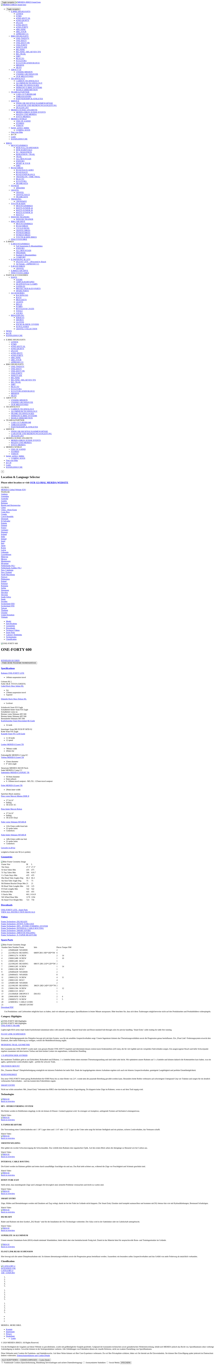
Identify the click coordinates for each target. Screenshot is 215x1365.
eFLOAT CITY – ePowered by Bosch (31, 262)
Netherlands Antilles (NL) (11, 568)
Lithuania (4, 552)
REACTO (20, 58)
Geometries (10, 626)
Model (8, 621)
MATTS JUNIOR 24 (24, 208)
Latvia (3, 550)
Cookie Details (44, 1360)
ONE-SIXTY (21, 41)
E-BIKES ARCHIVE (19, 271)
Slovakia (4, 592)
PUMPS (19, 306)
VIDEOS (19, 125)
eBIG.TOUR (21, 32)
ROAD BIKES (17, 168)
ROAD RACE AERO (25, 170)
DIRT (18, 56)
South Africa (6, 597)
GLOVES (20, 322)
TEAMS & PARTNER (20, 92)
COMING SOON (23, 130)
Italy (2, 543)
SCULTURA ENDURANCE (28, 63)
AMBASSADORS (23, 96)
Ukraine (4, 613)
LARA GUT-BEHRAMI (26, 94)
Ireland (3, 539)
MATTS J (20, 215)
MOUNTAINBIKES (19, 145)
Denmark (4, 519)
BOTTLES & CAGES (25, 309)
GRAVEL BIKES (23, 230)
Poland (3, 581)
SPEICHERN (125, 1363)
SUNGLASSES (22, 326)
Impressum (10, 1332)
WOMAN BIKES (23, 235)
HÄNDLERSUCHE (19, 139)
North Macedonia (8, 575)
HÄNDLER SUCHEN (10, 660)
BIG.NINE (20, 49)
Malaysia (4, 557)
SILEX (19, 67)
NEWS (9, 331)
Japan (3, 545)
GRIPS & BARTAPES (25, 282)
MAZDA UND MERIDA (26, 114)
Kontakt (9, 1329)
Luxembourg (6, 554)
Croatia (4, 514)
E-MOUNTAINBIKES (20, 244)
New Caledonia (7, 570)
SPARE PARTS (22, 291)
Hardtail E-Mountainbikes (26, 255)
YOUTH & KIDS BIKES (26, 237)
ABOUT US (16, 70)
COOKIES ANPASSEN (28, 1360)
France (3, 528)
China (3, 507)
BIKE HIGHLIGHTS (19, 36)
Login (13, 137)
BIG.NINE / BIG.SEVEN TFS (28, 52)
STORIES (20, 123)
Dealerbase (10, 1336)
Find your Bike (17, 132)
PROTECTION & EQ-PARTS (28, 288)
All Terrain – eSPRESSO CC (27, 264)
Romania (4, 586)
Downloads (10, 628)
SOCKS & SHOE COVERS (27, 324)
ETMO (19, 16)
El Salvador (5, 521)
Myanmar (5, 563)
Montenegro (6, 561)
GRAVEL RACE (23, 195)
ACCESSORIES (18, 293)
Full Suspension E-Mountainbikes (29, 246)
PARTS (14, 277)
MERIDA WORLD (19, 119)
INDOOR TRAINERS (20, 217)
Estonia (4, 523)
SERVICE (15, 101)
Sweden (4, 601)
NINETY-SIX (21, 47)
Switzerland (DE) (8, 604)
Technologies (11, 637)
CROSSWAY (21, 201)
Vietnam (4, 617)
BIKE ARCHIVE (18, 221)
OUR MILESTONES (24, 76)
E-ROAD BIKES (18, 266)
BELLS (19, 304)
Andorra (4, 494)
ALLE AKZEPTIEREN (10, 1360)
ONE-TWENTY (22, 38)
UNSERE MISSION (24, 72)
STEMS (19, 280)
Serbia (3, 588)
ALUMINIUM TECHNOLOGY (29, 83)
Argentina (5, 496)
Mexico (4, 559)
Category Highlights (14, 635)
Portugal (4, 583)
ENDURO (20, 161)
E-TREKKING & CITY (20, 259)
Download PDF (7, 1007)
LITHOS (19, 14)
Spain (3, 599)
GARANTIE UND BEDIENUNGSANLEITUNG (36, 105)
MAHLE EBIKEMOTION (27, 90)
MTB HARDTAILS (24, 150)
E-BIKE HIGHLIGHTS (20, 11)
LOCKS (19, 313)
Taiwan (4, 608)
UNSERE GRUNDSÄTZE (27, 74)
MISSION (20, 65)
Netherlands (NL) (8, 566)
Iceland (4, 534)
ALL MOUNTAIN (23, 159)
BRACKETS (21, 300)
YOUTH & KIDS (18, 203)
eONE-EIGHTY (22, 20)
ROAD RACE (22, 172)
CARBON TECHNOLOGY (27, 81)
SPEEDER (20, 188)
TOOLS (19, 311)
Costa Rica (5, 512)
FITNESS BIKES (23, 233)
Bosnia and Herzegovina (10, 505)
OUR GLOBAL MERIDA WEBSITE (49, 482)
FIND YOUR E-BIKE (20, 273)
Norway (4, 577)
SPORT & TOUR (23, 163)
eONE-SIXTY (22, 25)
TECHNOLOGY (18, 79)
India (3, 537)
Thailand (4, 610)
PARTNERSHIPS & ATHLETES (29, 99)
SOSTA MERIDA (23, 117)
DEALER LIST (22, 108)
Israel (3, 541)
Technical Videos (13, 630)
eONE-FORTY (22, 27)
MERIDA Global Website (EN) (13, 490)
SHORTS (20, 320)
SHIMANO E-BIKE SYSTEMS (29, 87)
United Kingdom (7, 615)
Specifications (11, 623)
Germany (4, 530)
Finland (4, 525)
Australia (4, 499)
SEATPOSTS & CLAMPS (26, 284)
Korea (3, 548)
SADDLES (20, 286)
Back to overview (8, 1101)
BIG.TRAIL (21, 54)
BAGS (18, 297)
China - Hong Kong (9, 510)
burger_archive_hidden (20, 128)
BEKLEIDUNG (17, 315)
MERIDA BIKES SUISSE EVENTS (31, 112)
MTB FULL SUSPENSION (27, 148)
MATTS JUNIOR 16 (24, 212)
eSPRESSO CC (22, 34)
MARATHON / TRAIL (25, 154)
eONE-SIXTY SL (23, 18)
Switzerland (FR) (8, 606)
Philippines (5, 579)
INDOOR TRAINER (24, 219)
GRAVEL (15, 190)
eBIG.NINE (21, 29)
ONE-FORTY (21, 45)
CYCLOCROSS (22, 228)
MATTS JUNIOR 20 (24, 210)
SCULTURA (21, 61)
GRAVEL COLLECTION (26, 329)
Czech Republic (7, 516)
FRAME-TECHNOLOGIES (27, 85)
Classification (11, 639)
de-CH (8, 463)
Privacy (9, 1334)
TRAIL (19, 157)
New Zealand (6, 572)
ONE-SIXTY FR (23, 43)
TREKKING (16, 199)
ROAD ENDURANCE (25, 174)
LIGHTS (19, 302)
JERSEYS (20, 318)
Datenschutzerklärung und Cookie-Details (33, 1355)
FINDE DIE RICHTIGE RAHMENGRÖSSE (34, 103)
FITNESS (15, 186)
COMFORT (21, 257)
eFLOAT (19, 23)
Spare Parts (10, 632)
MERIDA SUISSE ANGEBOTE (24, 110)
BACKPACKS (22, 295)
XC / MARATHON (24, 152)
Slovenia (4, 595)
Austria (4, 501)
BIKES (9, 143)
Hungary (4, 532)
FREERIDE (21, 253)
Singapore (5, 590)
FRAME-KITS (22, 183)
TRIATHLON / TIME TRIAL (28, 177)
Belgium (4, 503)
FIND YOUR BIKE (19, 239)
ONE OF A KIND (23, 121)
